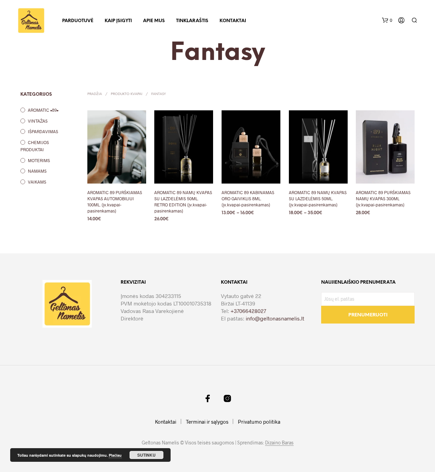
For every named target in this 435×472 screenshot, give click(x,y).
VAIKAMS (37, 182)
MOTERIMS (39, 160)
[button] (387, 20)
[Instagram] (227, 398)
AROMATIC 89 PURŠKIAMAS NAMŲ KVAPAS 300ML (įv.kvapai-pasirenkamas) (383, 198)
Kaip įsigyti (118, 21)
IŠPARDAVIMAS (43, 131)
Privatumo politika (259, 422)
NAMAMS (37, 171)
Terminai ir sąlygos (207, 422)
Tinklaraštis (192, 21)
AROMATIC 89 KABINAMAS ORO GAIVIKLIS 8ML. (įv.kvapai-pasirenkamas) (248, 198)
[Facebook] (208, 398)
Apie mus (154, 21)
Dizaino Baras (279, 442)
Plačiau (115, 455)
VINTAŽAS (38, 121)
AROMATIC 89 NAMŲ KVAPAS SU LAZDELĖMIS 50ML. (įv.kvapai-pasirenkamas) (318, 198)
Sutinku (146, 455)
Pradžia (94, 94)
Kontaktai (233, 21)
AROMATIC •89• (43, 110)
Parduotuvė (77, 21)
